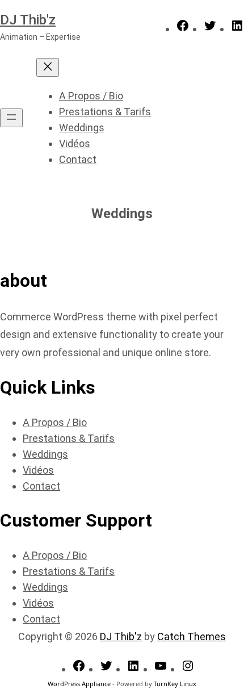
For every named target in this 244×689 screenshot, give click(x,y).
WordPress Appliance (79, 683)
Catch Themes (191, 636)
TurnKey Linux (175, 683)
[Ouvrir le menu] (11, 117)
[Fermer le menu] (47, 67)
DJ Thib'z (28, 20)
